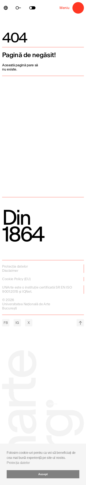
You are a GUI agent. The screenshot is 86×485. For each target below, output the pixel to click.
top (80, 322)
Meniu (78, 8)
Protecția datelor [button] (18, 462)
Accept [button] (43, 474)
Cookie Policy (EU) (16, 279)
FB (6, 323)
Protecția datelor (15, 266)
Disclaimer (10, 270)
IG (17, 323)
